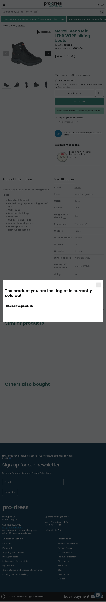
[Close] (98, 285)
